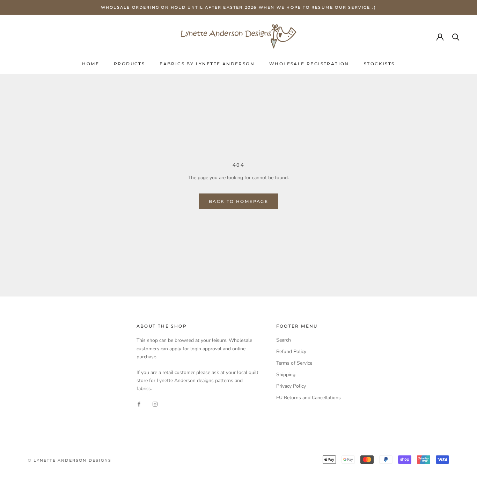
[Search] (456, 36)
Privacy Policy (291, 386)
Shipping (285, 374)
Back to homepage (238, 201)
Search (283, 340)
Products (129, 63)
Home (90, 63)
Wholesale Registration (309, 63)
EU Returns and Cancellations (308, 397)
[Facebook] (139, 404)
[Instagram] (155, 404)
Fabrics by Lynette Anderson (207, 63)
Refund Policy (291, 351)
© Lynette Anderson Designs (69, 460)
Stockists (379, 63)
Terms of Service (294, 363)
